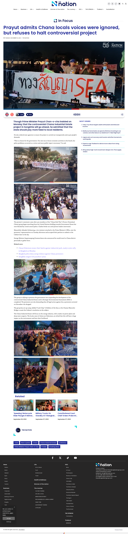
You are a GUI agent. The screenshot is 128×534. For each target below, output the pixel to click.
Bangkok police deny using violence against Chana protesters (41, 254)
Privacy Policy (119, 530)
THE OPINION (89, 9)
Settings (8, 522)
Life (31, 9)
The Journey (71, 9)
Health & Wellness (42, 9)
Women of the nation (57, 9)
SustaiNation (110, 9)
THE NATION (26, 38)
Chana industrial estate (48, 443)
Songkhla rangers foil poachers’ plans (32, 256)
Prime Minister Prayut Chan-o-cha (26, 447)
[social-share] (109, 3)
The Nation (22, 529)
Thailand (99, 9)
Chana (35, 443)
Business (23, 9)
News (15, 9)
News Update (25, 443)
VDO (80, 9)
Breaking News (54, 447)
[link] (23, 411)
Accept (9, 518)
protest (43, 447)
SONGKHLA (62, 443)
